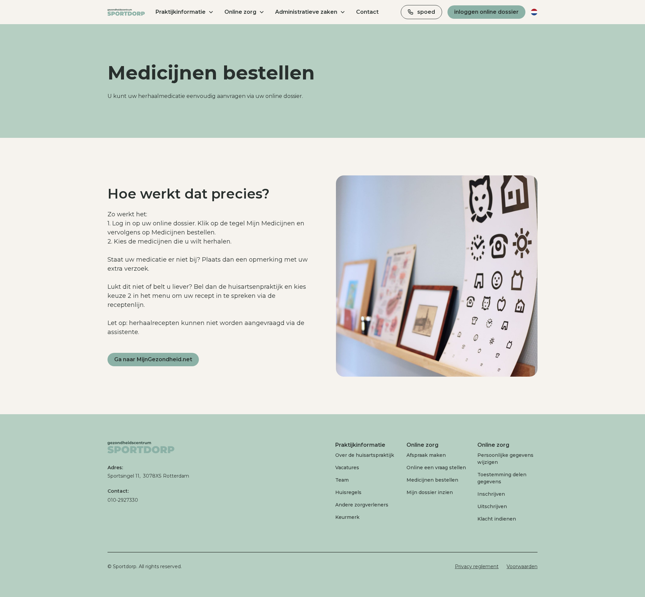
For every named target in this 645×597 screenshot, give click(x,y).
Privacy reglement (477, 566)
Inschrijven (491, 494)
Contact (367, 12)
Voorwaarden (522, 566)
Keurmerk (347, 517)
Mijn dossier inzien (429, 492)
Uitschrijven (492, 506)
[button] (184, 12)
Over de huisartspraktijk (364, 455)
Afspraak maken (426, 455)
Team (342, 480)
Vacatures (347, 468)
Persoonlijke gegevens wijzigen (505, 458)
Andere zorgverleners (361, 505)
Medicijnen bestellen (432, 480)
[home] (126, 12)
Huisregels (348, 492)
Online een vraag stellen (436, 468)
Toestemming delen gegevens (501, 478)
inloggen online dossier (486, 12)
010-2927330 (123, 500)
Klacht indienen (496, 519)
